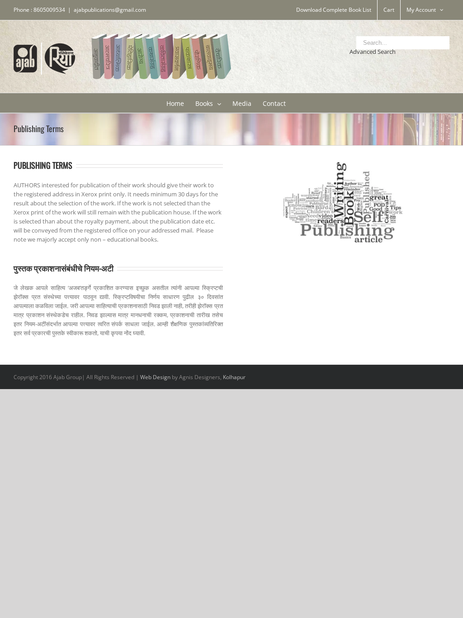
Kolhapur (234, 377)
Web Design (155, 377)
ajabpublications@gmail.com (110, 10)
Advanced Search (373, 52)
